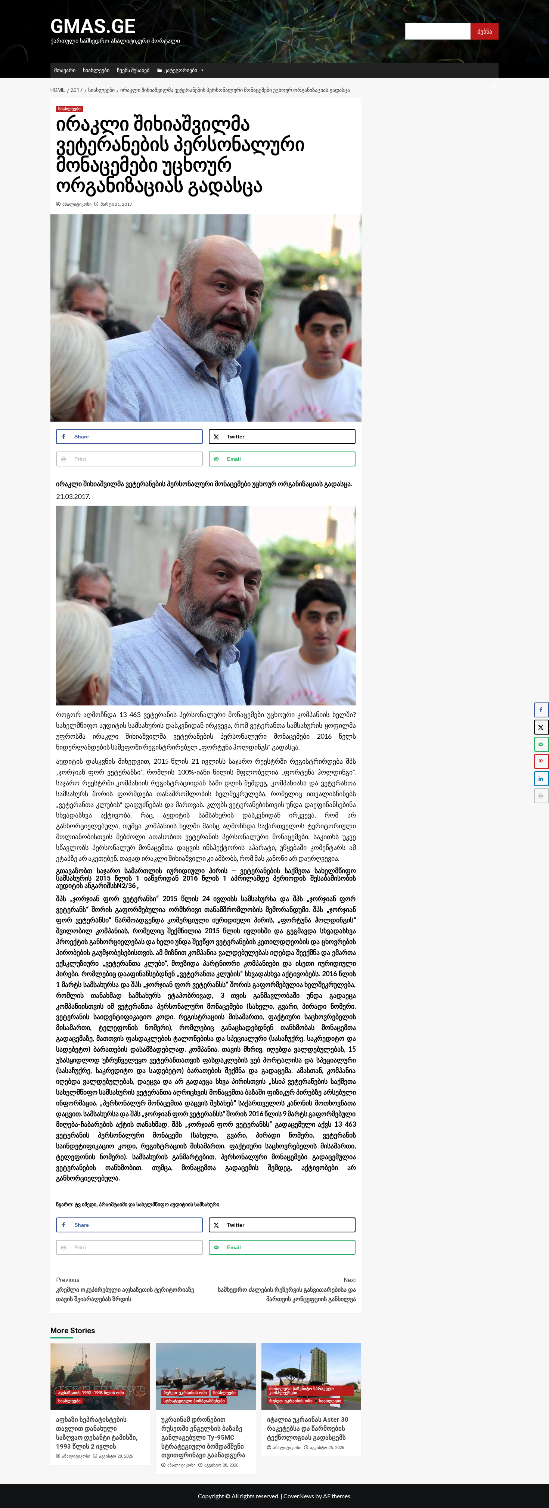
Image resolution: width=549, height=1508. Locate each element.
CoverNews (298, 1495)
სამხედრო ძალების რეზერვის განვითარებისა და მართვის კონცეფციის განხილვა (287, 1289)
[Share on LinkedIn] (541, 778)
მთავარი (64, 70)
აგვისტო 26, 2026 (327, 1447)
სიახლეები (96, 70)
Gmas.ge (92, 26)
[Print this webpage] (541, 795)
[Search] (494, 86)
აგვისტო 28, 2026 (116, 1456)
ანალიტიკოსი (77, 204)
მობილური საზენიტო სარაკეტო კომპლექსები (301, 1390)
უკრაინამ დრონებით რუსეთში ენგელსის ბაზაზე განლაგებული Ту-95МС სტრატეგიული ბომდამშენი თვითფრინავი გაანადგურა (203, 1437)
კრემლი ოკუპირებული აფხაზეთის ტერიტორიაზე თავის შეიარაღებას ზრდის (125, 1289)
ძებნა (484, 31)
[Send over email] (541, 744)
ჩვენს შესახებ (133, 70)
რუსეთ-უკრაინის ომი (185, 1392)
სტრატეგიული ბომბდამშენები (194, 1401)
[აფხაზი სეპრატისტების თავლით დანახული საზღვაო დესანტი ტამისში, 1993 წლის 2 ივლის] (100, 1376)
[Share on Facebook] (541, 709)
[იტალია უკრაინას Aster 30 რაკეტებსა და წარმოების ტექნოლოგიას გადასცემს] (311, 1376)
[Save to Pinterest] (541, 761)
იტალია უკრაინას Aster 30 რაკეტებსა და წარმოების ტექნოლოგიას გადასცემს (307, 1428)
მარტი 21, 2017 (116, 204)
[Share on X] (541, 727)
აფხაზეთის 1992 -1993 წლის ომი (91, 1392)
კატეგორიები (180, 70)
